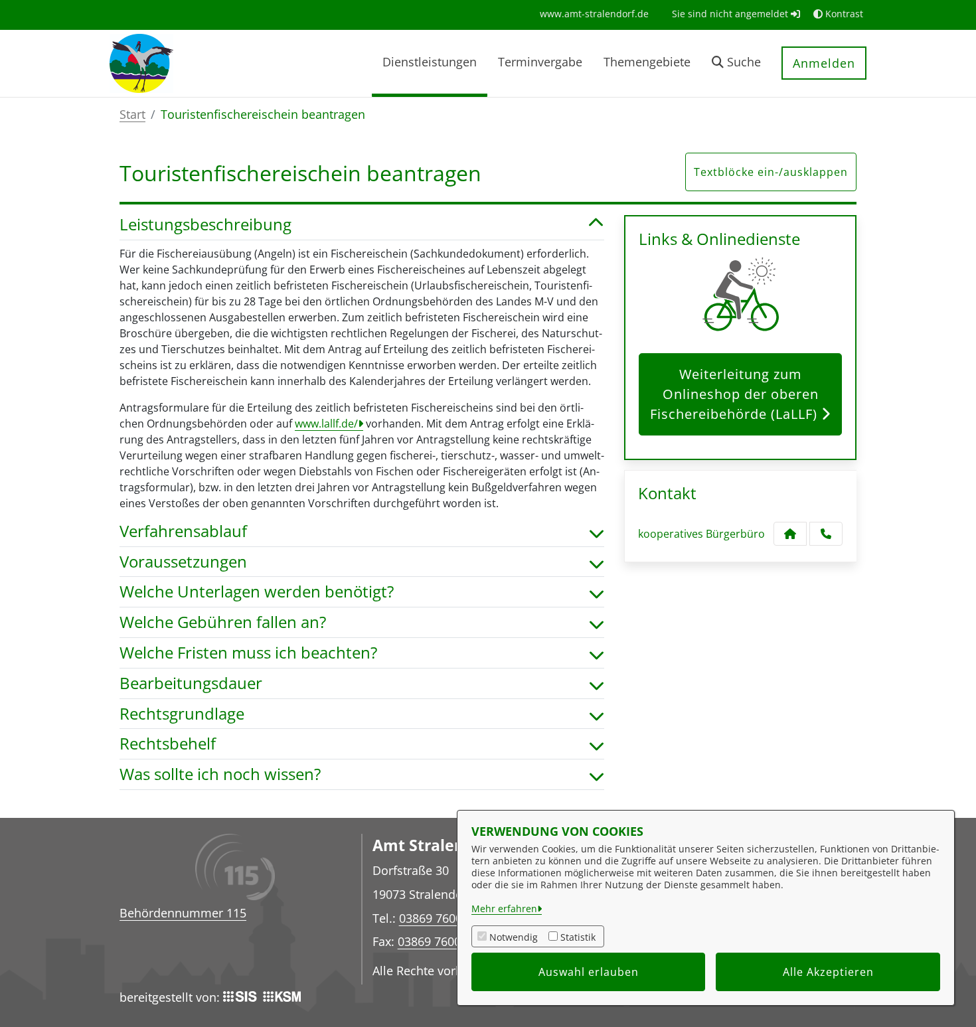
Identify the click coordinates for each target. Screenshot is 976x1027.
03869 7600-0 (436, 917)
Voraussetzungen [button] (183, 562)
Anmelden (824, 63)
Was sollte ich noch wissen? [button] (220, 774)
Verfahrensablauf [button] (183, 531)
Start (132, 114)
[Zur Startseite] (141, 62)
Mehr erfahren (504, 908)
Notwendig (513, 937)
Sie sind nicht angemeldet (731, 13)
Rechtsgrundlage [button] (182, 714)
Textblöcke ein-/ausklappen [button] (771, 172)
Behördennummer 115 (183, 913)
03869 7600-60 (438, 941)
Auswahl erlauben (588, 972)
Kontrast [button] (843, 13)
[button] (736, 63)
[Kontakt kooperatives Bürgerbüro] (790, 534)
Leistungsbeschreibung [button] (205, 224)
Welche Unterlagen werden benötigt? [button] (257, 591)
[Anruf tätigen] (826, 534)
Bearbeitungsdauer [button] (191, 683)
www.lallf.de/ (326, 423)
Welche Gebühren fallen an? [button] (223, 622)
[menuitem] (594, 13)
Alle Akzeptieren (828, 972)
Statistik (578, 937)
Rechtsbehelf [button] (168, 743)
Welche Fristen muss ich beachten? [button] (248, 653)
